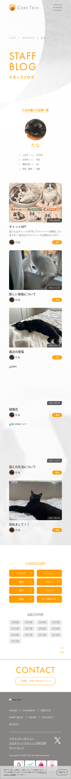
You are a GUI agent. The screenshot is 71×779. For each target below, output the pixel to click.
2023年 (56, 622)
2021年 (29, 629)
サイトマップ (16, 748)
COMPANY (29, 710)
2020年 (42, 629)
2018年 (15, 635)
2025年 (29, 622)
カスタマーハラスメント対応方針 (27, 743)
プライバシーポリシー (21, 738)
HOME (12, 37)
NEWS (32, 717)
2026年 (15, 622)
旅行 (21, 590)
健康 (21, 599)
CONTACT (48, 717)
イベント (49, 590)
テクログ (21, 573)
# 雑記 (57, 242)
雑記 (21, 582)
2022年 (15, 629)
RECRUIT (14, 724)
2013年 (56, 635)
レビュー (49, 573)
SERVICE (46, 710)
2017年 (29, 635)
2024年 (42, 622)
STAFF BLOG (28, 37)
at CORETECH (49, 599)
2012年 (15, 641)
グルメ (49, 582)
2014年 (42, 635)
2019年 (56, 629)
